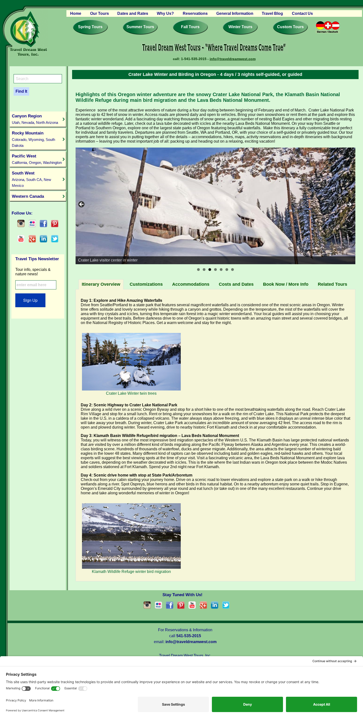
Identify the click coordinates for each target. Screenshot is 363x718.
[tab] (101, 284)
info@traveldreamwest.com (233, 59)
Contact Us (302, 13)
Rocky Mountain (33, 139)
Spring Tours (90, 27)
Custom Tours (290, 27)
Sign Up (30, 300)
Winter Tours (240, 27)
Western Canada (28, 196)
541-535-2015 (188, 636)
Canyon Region (35, 119)
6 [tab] (226, 269)
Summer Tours (140, 27)
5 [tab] (221, 269)
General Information (234, 13)
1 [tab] (198, 269)
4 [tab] (215, 269)
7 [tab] (232, 269)
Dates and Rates (132, 13)
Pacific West (37, 159)
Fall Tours (190, 27)
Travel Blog (272, 13)
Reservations (195, 13)
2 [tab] (204, 269)
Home (75, 13)
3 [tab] (209, 269)
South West (31, 179)
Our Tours (99, 13)
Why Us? (165, 13)
